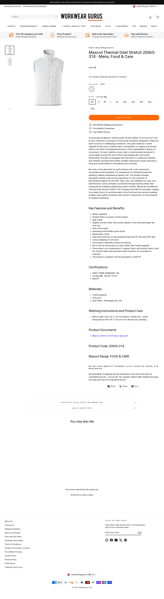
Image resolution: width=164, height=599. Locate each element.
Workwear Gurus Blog (14, 541)
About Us (8, 521)
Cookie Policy (10, 556)
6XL (93, 108)
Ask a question (82, 408)
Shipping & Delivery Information (82, 402)
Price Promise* (64, 34)
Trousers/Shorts (28, 26)
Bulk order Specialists (102, 34)
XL (117, 102)
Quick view (23, 463)
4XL (141, 102)
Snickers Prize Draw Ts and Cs (17, 548)
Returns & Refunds (12, 533)
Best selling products (104, 48)
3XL (133, 102)
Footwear (96, 26)
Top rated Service (139, 34)
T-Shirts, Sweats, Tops (73, 26)
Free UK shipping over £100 (29, 34)
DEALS (154, 26)
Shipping (103, 77)
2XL (125, 102)
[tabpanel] (26, 35)
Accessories (122, 26)
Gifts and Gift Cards (13, 537)
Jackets (11, 26)
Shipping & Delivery (12, 529)
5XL (150, 102)
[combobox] (34, 16)
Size (96, 97)
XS (92, 102)
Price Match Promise (13, 552)
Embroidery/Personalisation (35, 6)
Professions (10, 563)
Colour (97, 84)
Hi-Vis (108, 26)
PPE (134, 26)
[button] (82, 494)
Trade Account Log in (14, 567)
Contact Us (9, 525)
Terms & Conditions (13, 544)
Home (91, 48)
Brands (143, 26)
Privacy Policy (10, 560)
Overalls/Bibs (49, 26)
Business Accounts (13, 6)
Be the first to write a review (82, 495)
